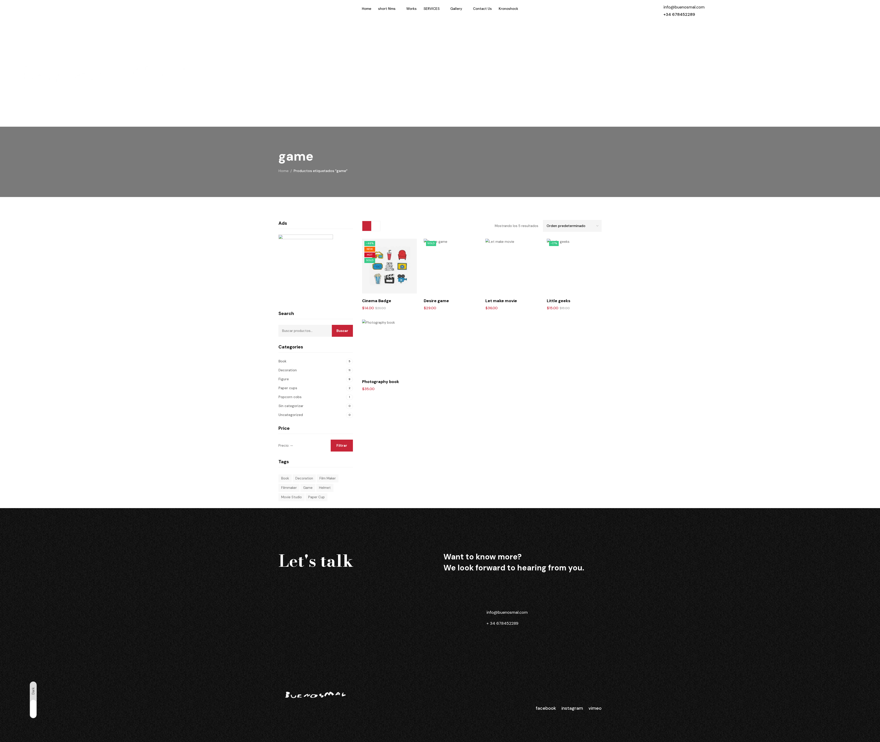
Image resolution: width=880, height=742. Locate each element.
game (308, 487)
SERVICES (432, 8)
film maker (327, 478)
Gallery (456, 8)
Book (282, 361)
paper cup (316, 497)
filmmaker (289, 487)
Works (411, 8)
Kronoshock (508, 8)
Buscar (342, 331)
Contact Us (482, 8)
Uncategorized (290, 415)
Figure (283, 379)
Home (366, 8)
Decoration (287, 370)
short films (387, 8)
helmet (325, 487)
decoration (304, 478)
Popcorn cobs (290, 397)
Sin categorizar (290, 406)
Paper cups (287, 388)
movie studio (291, 497)
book (285, 478)
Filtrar (341, 445)
